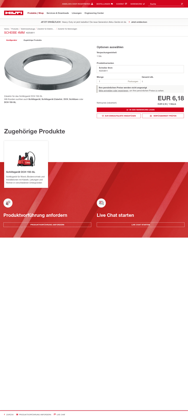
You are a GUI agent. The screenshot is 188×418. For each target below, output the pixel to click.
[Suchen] (182, 4)
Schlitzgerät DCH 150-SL (20, 171)
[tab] (11, 40)
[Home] (13, 13)
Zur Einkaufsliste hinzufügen (120, 116)
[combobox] (166, 4)
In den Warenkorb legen (142, 110)
